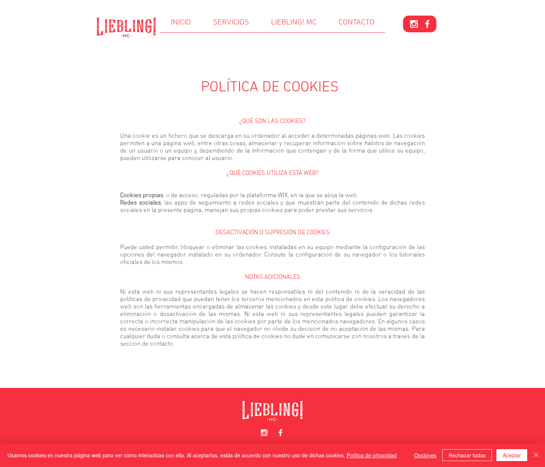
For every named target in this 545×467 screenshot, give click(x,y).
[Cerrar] (536, 455)
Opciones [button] (425, 455)
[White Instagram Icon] (414, 24)
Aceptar (512, 455)
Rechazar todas (467, 455)
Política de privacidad (372, 455)
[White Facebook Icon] (427, 24)
